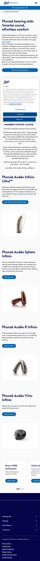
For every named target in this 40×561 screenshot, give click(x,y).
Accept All (20, 114)
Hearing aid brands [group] (12, 11)
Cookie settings (20, 109)
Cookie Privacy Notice (15, 104)
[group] (20, 70)
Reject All (19, 119)
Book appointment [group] (18, 8)
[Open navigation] (36, 3)
